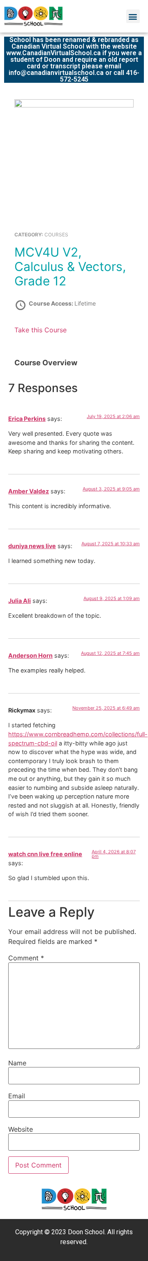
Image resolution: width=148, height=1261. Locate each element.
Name (17, 1063)
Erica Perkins (27, 418)
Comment (26, 958)
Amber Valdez (28, 491)
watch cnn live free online (45, 853)
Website (20, 1129)
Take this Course (40, 330)
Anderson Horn (30, 655)
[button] (133, 16)
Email (16, 1096)
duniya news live (32, 545)
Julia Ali (19, 600)
